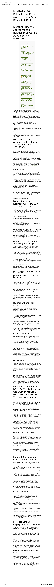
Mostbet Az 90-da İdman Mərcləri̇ (27, 83)
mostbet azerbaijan (14, 574)
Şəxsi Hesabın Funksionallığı (26, 75)
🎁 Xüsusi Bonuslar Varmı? (26, 76)
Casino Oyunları (24, 58)
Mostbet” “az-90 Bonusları (26, 87)
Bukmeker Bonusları (24, 57)
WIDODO (46, 4)
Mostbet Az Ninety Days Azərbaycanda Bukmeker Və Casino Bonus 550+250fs (27, 46)
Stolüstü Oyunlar (24, 59)
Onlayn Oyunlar (24, 48)
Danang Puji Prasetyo (12, 4)
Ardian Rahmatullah (5, 4)
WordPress (50, 584)
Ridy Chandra (42, 4)
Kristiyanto (37, 4)
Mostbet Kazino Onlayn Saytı (26, 65)
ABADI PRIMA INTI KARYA (6, 2)
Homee (29, 4)
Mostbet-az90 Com (24, 82)
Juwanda (33, 4)
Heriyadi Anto (25, 4)
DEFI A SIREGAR (19, 4)
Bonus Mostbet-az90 (25, 69)
